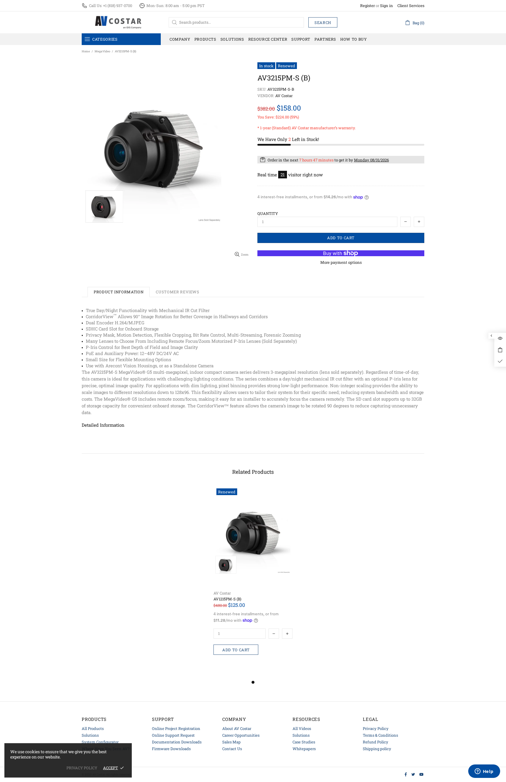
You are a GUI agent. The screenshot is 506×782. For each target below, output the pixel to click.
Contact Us (232, 748)
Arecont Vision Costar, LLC (118, 22)
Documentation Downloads (176, 742)
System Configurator (100, 742)
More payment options (341, 262)
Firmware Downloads (171, 748)
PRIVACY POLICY (81, 767)
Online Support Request (173, 735)
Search (322, 22)
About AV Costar (236, 728)
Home (86, 51)
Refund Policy (375, 742)
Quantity (267, 213)
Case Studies (304, 742)
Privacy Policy (376, 728)
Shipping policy (377, 748)
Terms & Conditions (380, 735)
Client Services (410, 5)
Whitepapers (304, 748)
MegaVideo (102, 51)
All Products (93, 728)
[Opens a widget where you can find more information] (484, 771)
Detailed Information (103, 425)
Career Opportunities (240, 735)
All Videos (302, 728)
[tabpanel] (253, 582)
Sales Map (231, 742)
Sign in (386, 5)
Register (367, 5)
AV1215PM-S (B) (227, 599)
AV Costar (222, 593)
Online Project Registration (176, 728)
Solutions (90, 735)
